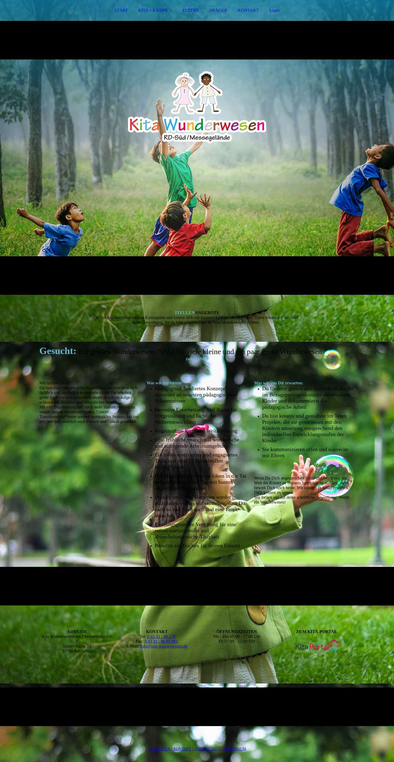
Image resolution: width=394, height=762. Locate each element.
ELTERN (191, 10)
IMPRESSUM (235, 749)
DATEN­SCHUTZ (207, 749)
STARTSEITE (159, 749)
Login (274, 10)
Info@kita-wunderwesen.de (163, 646)
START (121, 10)
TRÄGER (218, 10)
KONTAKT (248, 10)
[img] (197, 147)
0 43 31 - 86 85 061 (161, 641)
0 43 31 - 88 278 (161, 636)
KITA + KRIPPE (153, 10)
